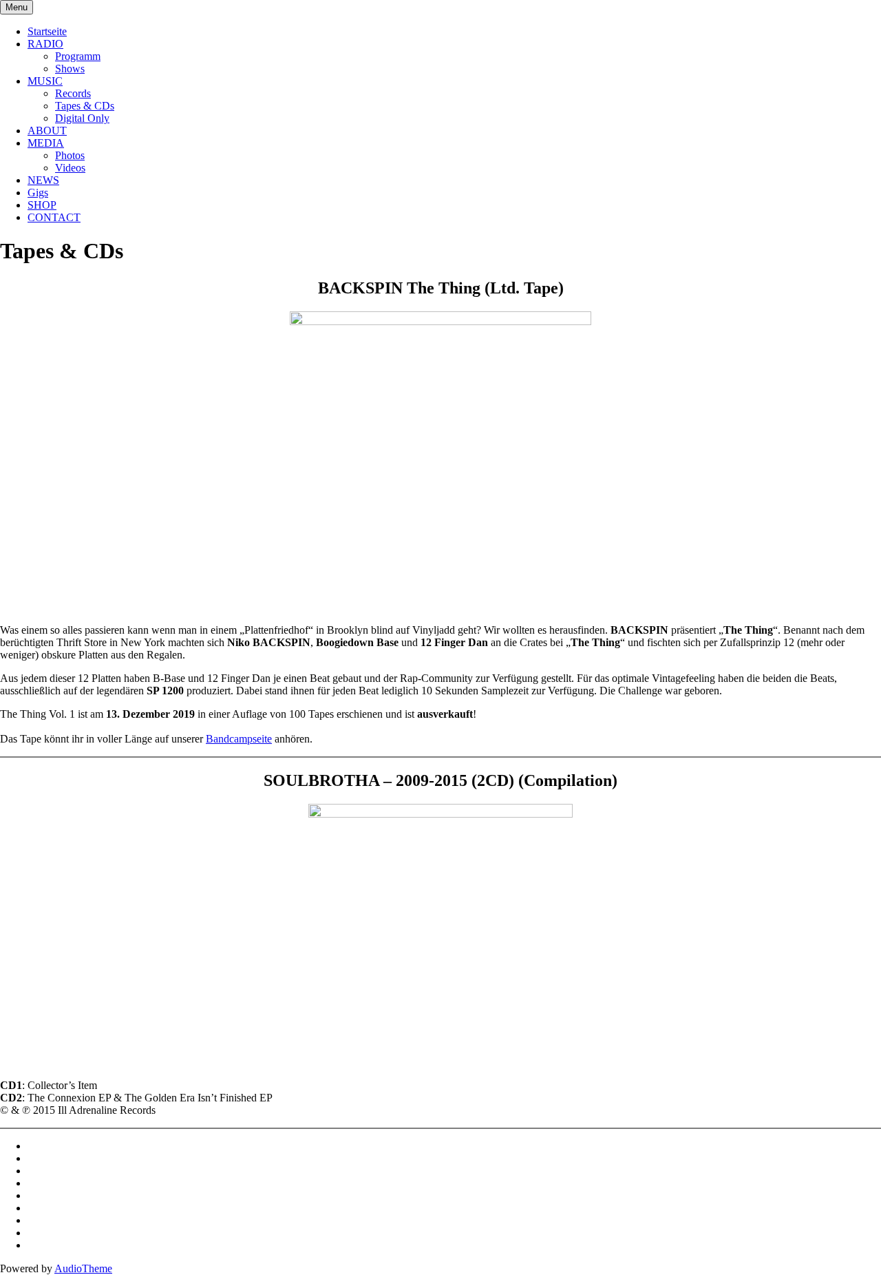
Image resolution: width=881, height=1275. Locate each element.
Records (73, 93)
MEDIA (46, 143)
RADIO (45, 44)
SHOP (42, 205)
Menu (17, 7)
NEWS (43, 180)
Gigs (38, 192)
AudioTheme (83, 1268)
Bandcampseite (239, 739)
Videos (70, 168)
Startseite (47, 31)
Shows (70, 68)
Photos (70, 155)
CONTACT (54, 217)
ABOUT (47, 130)
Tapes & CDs (84, 106)
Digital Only (82, 118)
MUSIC (45, 81)
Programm (77, 56)
